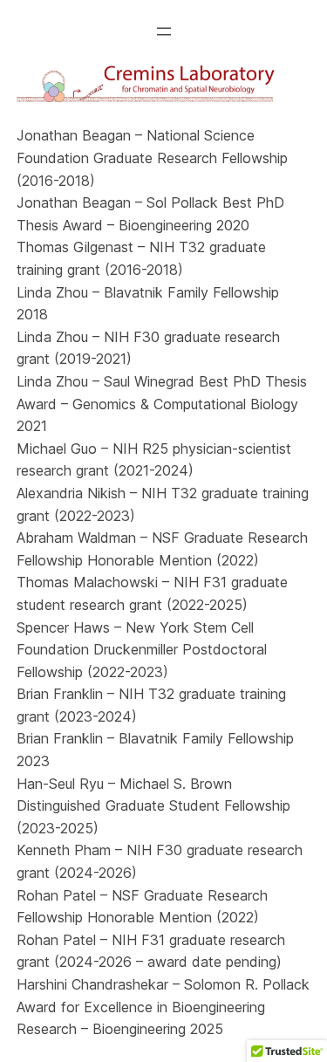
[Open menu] (163, 31)
